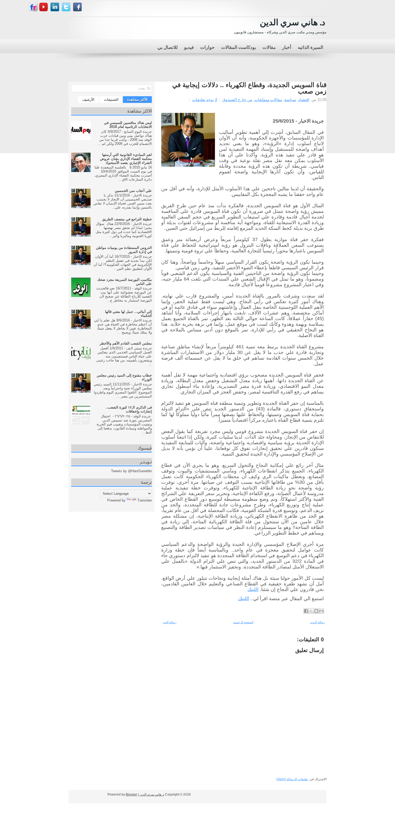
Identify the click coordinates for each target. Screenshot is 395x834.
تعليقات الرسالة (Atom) (292, 779)
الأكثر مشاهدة (137, 100)
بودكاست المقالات (238, 47)
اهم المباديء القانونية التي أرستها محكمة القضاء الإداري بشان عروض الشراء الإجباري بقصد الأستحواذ (126, 159)
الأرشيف (88, 100)
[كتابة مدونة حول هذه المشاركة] (316, 611)
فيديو (189, 47)
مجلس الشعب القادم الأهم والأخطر (126, 343)
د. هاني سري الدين (292, 21)
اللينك (252, 589)
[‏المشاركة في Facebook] (306, 611)
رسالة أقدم (169, 622)
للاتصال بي (167, 47)
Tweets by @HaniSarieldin (131, 471)
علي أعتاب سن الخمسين (133, 191)
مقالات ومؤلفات (268, 99)
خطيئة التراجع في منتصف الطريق (127, 219)
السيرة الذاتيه (310, 47)
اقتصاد (303, 99)
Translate (144, 500)
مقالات (269, 47)
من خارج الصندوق (237, 99)
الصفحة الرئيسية (243, 622)
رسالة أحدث (317, 622)
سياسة (290, 99)
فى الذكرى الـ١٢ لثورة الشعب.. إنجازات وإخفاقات (129, 409)
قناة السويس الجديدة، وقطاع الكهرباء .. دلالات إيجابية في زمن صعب (249, 88)
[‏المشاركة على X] (311, 611)
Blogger (131, 794)
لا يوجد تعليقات (204, 99)
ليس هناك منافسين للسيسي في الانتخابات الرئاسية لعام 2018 (128, 125)
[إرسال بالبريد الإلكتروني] (321, 611)
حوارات (207, 47)
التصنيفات (111, 100)
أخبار (286, 47)
